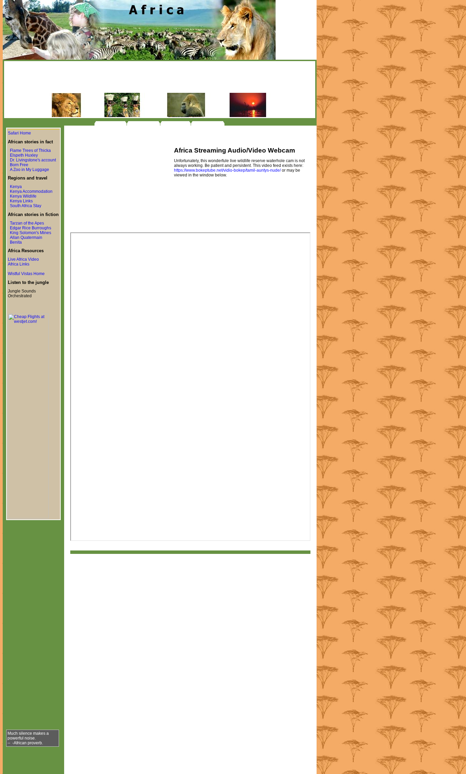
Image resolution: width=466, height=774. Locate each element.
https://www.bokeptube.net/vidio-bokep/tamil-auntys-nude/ (227, 170)
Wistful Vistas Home (26, 273)
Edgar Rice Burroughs (30, 228)
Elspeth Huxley (24, 155)
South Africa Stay (25, 205)
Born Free (19, 164)
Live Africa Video (23, 259)
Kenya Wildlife (23, 196)
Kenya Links (21, 201)
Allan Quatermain (26, 237)
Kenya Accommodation (31, 191)
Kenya (16, 186)
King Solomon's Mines (30, 232)
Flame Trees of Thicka (30, 150)
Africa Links (18, 264)
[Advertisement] (159, 77)
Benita (16, 242)
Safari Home (19, 133)
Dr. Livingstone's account (33, 160)
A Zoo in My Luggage (29, 169)
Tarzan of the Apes (27, 223)
